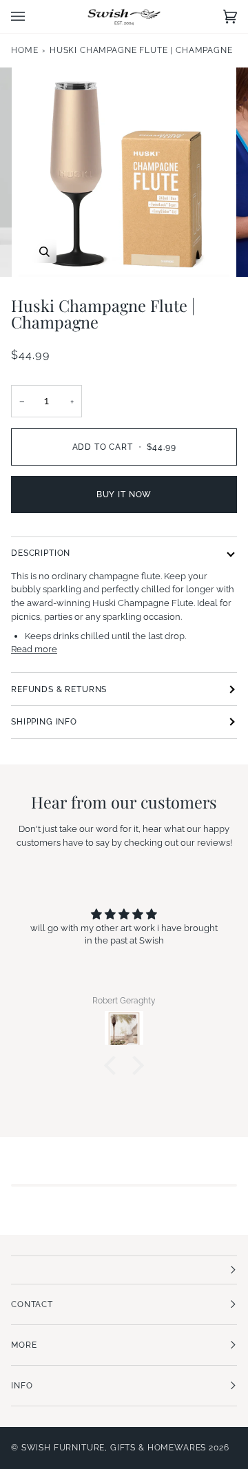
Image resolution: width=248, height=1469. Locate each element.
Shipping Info (44, 722)
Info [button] (21, 1385)
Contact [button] (32, 1304)
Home (24, 50)
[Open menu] (31, 16)
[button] (113, 1065)
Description (40, 553)
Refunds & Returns (59, 689)
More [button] (24, 1345)
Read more (34, 648)
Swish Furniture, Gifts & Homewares (114, 1447)
